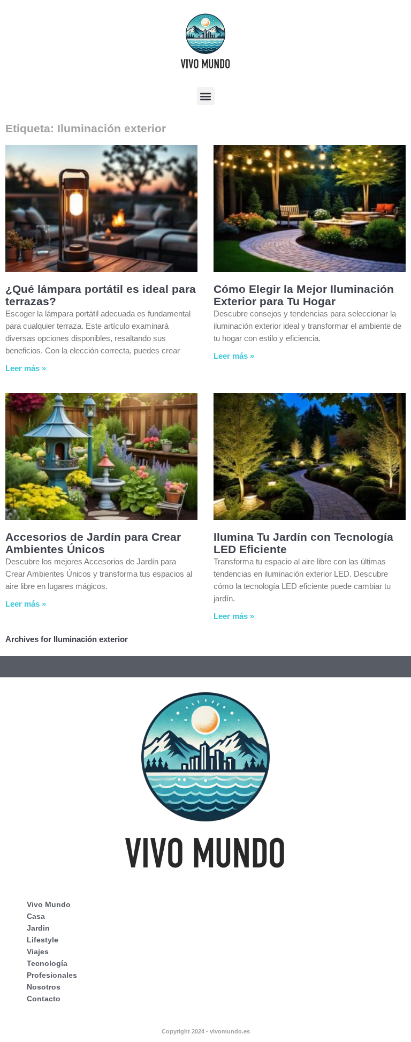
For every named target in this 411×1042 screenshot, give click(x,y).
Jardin (38, 928)
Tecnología (47, 963)
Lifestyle (42, 939)
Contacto (43, 998)
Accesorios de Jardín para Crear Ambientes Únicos (93, 543)
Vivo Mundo (49, 904)
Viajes (38, 951)
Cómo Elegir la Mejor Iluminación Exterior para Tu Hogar (304, 295)
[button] (206, 96)
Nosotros (43, 987)
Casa (36, 916)
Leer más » (25, 368)
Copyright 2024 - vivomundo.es (206, 1031)
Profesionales (52, 975)
